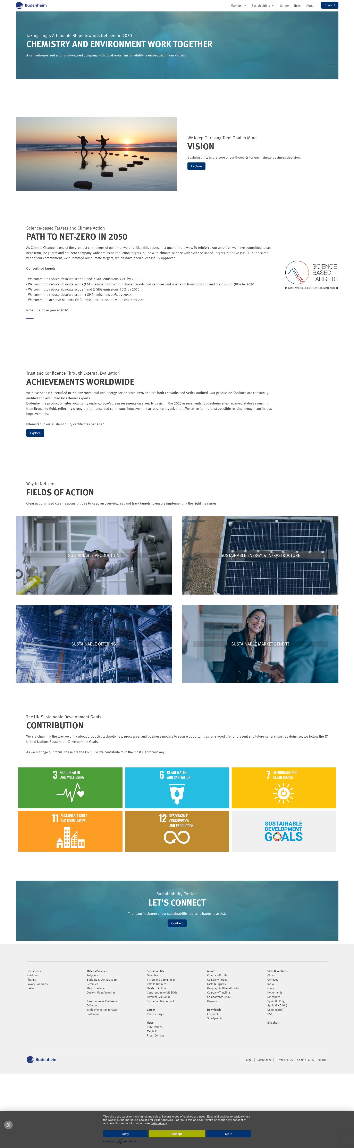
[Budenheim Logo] (31, 5)
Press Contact (155, 1035)
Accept (177, 1134)
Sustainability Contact (160, 1001)
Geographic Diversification (223, 988)
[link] (284, 5)
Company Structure (219, 997)
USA (269, 1014)
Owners (212, 1001)
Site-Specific (214, 1018)
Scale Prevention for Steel (102, 1010)
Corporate (213, 1014)
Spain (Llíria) (275, 1010)
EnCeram (92, 1005)
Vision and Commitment (161, 979)
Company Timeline (218, 992)
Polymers (92, 975)
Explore (196, 166)
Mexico (271, 988)
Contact (177, 923)
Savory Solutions (37, 984)
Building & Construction (102, 979)
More (228, 1134)
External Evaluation (159, 997)
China (271, 975)
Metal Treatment (96, 988)
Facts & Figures (216, 984)
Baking (31, 988)
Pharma (31, 979)
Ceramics (92, 984)
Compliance (264, 1060)
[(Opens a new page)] (30, 318)
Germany (272, 979)
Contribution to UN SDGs (162, 992)
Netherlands (275, 992)
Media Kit (152, 1031)
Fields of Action (156, 988)
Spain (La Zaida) (277, 1005)
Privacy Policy (284, 1060)
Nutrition (32, 975)
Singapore (273, 997)
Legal (249, 1060)
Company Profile (217, 975)
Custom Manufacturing (101, 992)
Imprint (322, 1060)
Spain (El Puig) (276, 1001)
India (270, 984)
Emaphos (273, 1022)
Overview (153, 975)
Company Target (217, 979)
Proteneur (93, 1014)
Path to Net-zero (156, 984)
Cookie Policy (305, 1060)
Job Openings (155, 1014)
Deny (125, 1134)
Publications (155, 1027)
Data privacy (159, 1123)
